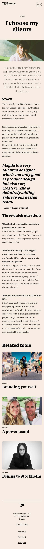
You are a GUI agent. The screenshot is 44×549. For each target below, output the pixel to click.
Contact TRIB (22, 524)
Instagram (22, 542)
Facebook (22, 537)
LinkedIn (22, 531)
